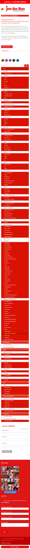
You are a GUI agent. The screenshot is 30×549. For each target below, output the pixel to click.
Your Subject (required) (6, 517)
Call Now (16, 547)
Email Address (5, 430)
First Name (4, 436)
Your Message (4, 522)
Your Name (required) (6, 506)
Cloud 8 (8, 543)
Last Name (4, 443)
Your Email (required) (6, 512)
